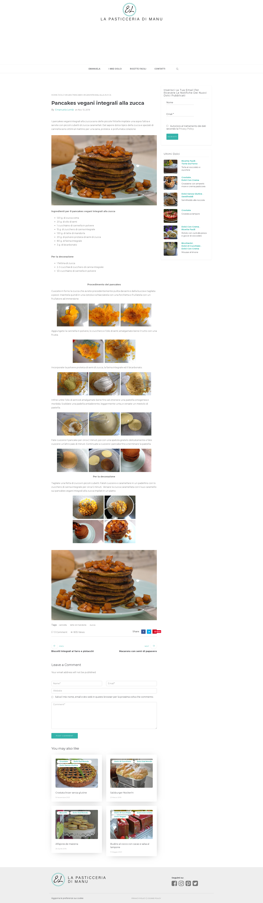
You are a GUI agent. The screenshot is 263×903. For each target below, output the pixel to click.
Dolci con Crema (144, 813)
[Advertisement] (131, 41)
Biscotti (63, 813)
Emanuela (94, 69)
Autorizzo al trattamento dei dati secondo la (186, 127)
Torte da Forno (189, 164)
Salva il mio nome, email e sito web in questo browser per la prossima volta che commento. (104, 697)
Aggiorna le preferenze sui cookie (67, 898)
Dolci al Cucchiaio (122, 761)
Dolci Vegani (65, 95)
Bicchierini (187, 243)
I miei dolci (115, 69)
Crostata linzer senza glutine (71, 792)
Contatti (160, 69)
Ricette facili (138, 69)
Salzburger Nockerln (122, 792)
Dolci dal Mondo (81, 761)
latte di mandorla (78, 625)
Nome (169, 102)
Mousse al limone (189, 252)
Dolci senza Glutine (69, 765)
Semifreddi (187, 197)
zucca (92, 625)
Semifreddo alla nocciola (193, 200)
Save (159, 631)
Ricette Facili (188, 161)
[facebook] (143, 631)
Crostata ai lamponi (190, 214)
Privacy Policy (186, 128)
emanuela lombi (64, 109)
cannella (63, 625)
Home (54, 95)
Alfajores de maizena (66, 844)
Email (170, 114)
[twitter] (149, 631)
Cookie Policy (154, 898)
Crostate (64, 761)
